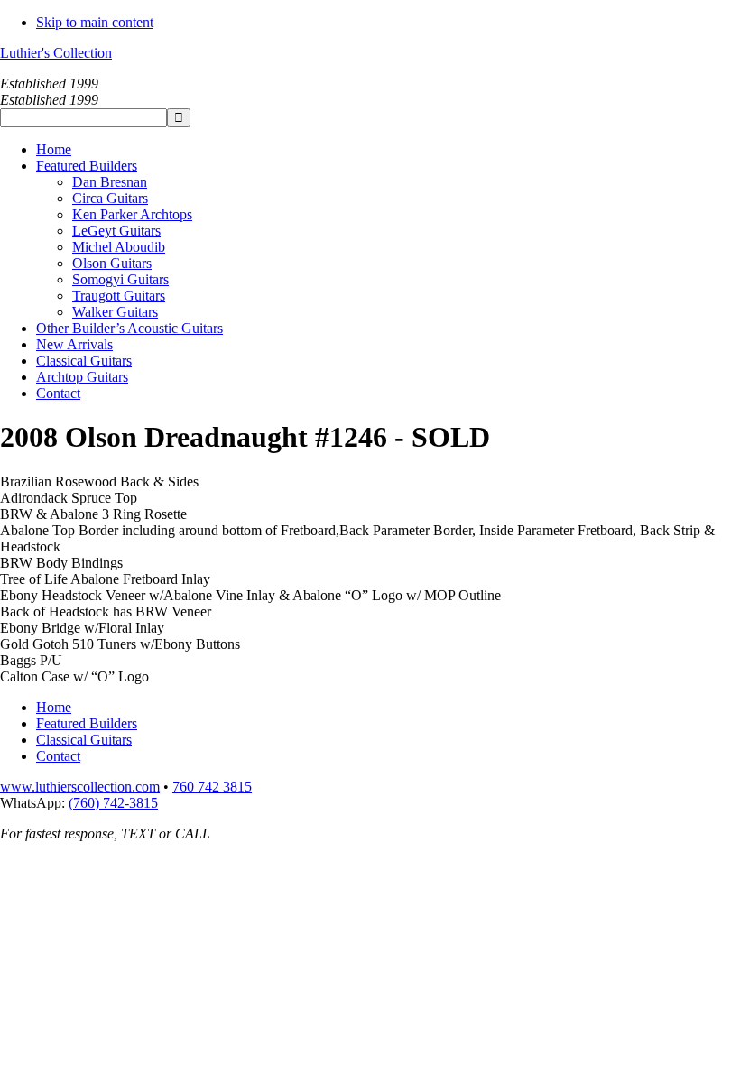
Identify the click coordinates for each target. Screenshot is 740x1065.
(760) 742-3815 (113, 802)
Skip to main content (94, 22)
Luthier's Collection (56, 52)
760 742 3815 (212, 786)
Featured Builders (86, 723)
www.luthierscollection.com (80, 786)
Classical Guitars (84, 739)
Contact (58, 756)
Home (53, 707)
